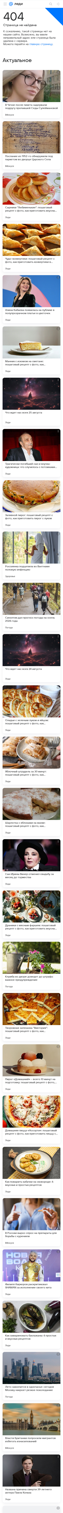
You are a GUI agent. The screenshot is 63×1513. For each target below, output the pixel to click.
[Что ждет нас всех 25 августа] (31, 402)
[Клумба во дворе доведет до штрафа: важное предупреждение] (31, 966)
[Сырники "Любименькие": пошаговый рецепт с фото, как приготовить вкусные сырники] (31, 197)
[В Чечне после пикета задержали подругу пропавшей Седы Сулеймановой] (31, 94)
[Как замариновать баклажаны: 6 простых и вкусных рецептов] (31, 1325)
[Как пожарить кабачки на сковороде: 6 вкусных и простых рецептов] (31, 1171)
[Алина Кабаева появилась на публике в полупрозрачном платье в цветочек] (31, 299)
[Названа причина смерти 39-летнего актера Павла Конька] (31, 1479)
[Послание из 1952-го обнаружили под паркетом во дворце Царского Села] (31, 145)
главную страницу (40, 44)
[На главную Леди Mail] (18, 4)
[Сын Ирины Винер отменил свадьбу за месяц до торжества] (31, 863)
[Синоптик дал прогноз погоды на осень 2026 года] (31, 607)
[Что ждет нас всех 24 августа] (31, 658)
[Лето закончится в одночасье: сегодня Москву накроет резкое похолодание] (31, 1376)
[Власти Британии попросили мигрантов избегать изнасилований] (31, 1427)
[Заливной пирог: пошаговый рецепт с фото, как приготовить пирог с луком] (31, 504)
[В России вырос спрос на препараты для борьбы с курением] (31, 1222)
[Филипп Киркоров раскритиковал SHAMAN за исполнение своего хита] (31, 1273)
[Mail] (11, 4)
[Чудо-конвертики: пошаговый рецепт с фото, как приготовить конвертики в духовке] (31, 248)
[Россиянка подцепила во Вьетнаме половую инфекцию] (31, 556)
